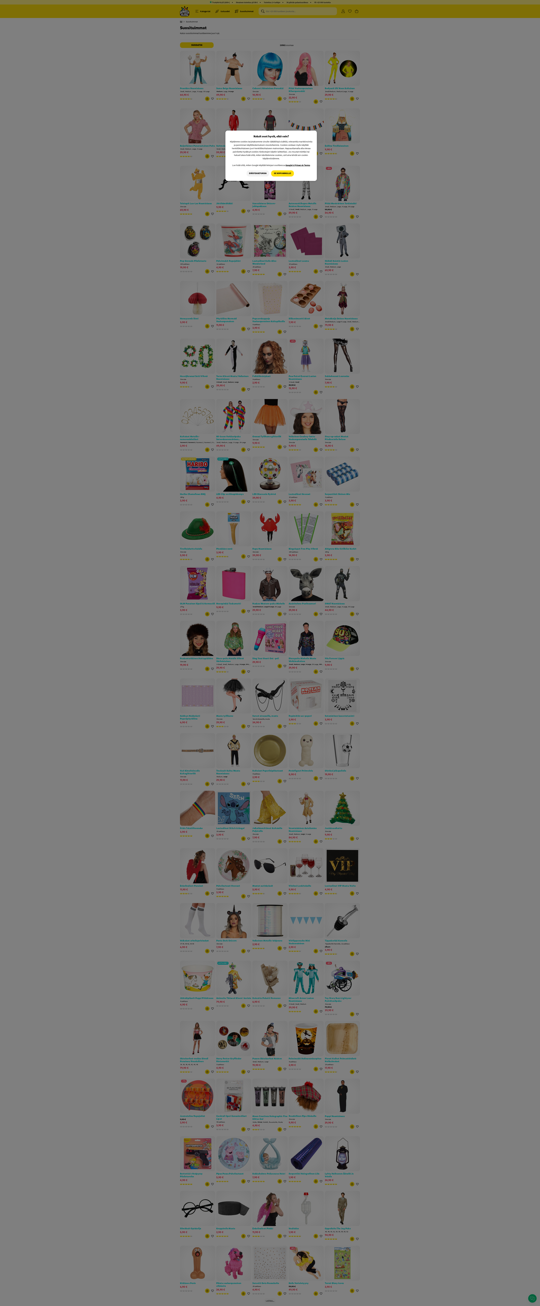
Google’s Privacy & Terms (297, 165)
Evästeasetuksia (258, 173)
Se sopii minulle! (282, 173)
